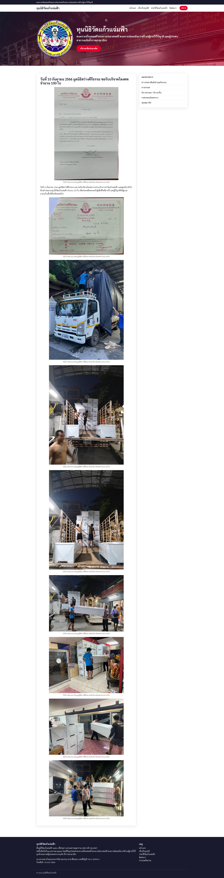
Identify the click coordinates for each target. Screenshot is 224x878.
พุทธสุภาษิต (146, 102)
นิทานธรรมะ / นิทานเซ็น (151, 92)
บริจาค (183, 8)
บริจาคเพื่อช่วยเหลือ (88, 48)
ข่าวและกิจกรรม (145, 860)
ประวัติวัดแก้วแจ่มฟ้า (159, 8)
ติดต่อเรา (173, 8)
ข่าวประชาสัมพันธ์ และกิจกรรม (154, 82)
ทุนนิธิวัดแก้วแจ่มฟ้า (47, 8)
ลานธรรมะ (146, 87)
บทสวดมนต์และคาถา (150, 97)
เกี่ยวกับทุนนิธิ (143, 8)
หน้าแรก (132, 8)
